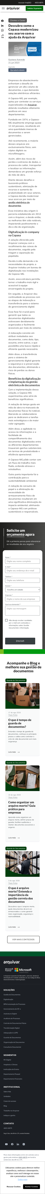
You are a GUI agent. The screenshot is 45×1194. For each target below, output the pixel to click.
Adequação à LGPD (11, 1033)
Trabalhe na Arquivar (11, 1111)
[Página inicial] (13, 8)
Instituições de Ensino (11, 1069)
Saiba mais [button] (22, 1180)
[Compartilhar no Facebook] (2, 20)
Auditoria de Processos (12, 1018)
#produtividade (17, 70)
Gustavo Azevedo (16, 59)
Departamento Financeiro (13, 1079)
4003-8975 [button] (39, 2)
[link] (6, 1144)
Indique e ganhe (9, 1115)
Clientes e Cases (17, 20)
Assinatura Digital (10, 1014)
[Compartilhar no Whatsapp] (2, 30)
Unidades (7, 1096)
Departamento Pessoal (12, 1074)
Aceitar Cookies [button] (31, 1187)
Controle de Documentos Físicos (15, 1023)
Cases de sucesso (10, 1101)
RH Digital (7, 1060)
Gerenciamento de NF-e (12, 1009)
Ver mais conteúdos (23, 939)
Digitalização (8, 999)
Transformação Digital (12, 1028)
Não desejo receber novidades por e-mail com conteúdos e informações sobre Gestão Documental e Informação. (20, 624)
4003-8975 (22, 1157)
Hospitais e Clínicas (10, 1064)
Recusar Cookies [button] (14, 1187)
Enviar (20, 641)
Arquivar (32, 104)
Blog (5, 1106)
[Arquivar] (12, 962)
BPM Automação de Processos (14, 1004)
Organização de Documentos (14, 1042)
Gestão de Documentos (12, 995)
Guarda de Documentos (12, 1037)
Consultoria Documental (12, 1047)
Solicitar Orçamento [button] (34, 8)
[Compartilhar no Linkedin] (2, 25)
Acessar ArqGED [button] (24, 2)
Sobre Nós (7, 1092)
